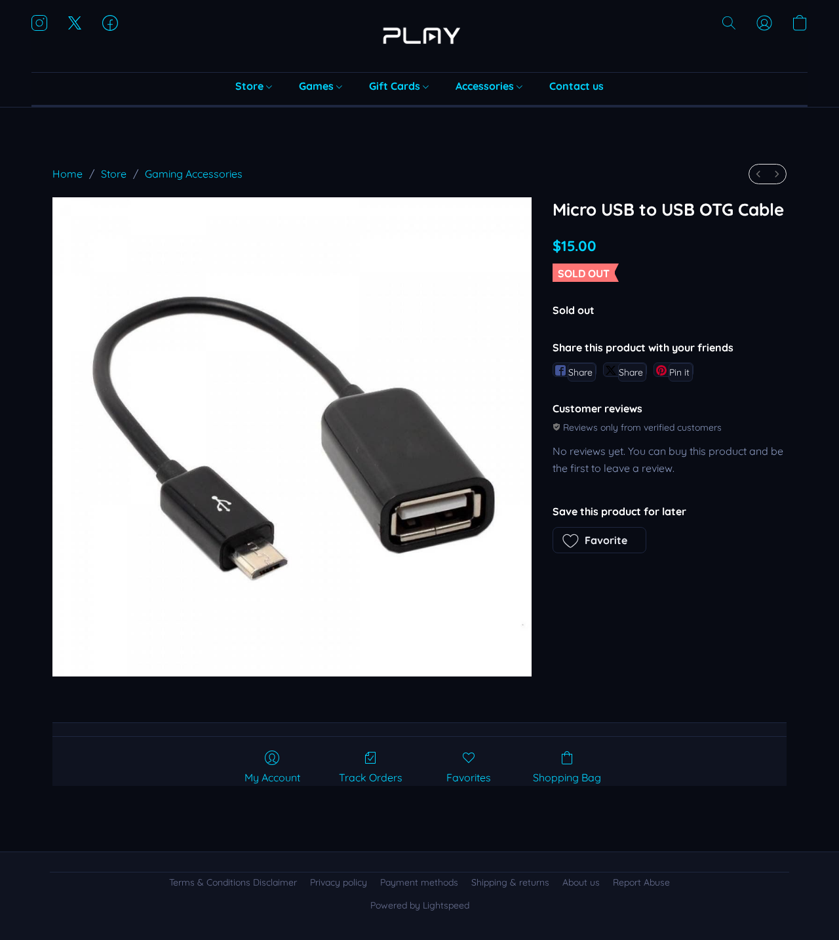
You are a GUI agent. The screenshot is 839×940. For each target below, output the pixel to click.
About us (581, 882)
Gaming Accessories (194, 173)
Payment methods (419, 882)
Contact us (576, 85)
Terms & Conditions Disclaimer (233, 882)
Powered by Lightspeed (419, 905)
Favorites (468, 777)
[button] (419, 36)
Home (67, 173)
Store (250, 85)
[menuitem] (758, 174)
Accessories (486, 85)
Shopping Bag (567, 777)
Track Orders (370, 777)
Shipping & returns (510, 882)
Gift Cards (396, 85)
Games (317, 85)
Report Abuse (641, 882)
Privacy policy (338, 882)
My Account (272, 777)
